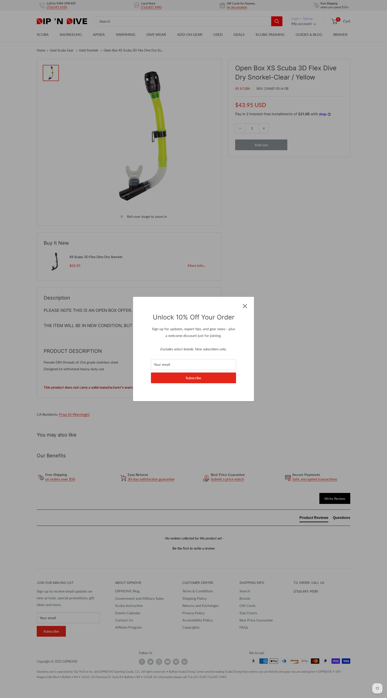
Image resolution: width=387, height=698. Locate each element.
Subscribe (193, 378)
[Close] (245, 305)
